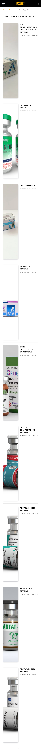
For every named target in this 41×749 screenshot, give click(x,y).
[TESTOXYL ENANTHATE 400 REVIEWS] (10, 463)
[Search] (38, 3)
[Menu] (3, 3)
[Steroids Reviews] (20, 3)
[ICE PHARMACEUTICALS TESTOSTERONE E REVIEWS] (10, 60)
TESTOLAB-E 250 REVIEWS (27, 509)
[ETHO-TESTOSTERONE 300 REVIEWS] (10, 382)
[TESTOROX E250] (10, 221)
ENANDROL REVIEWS (25, 267)
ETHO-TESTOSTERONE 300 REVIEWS (27, 349)
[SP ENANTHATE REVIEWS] (10, 141)
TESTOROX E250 (27, 186)
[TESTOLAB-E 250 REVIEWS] (10, 543)
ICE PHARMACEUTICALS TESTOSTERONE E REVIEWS (29, 28)
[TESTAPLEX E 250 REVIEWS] (10, 705)
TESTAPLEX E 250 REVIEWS (27, 670)
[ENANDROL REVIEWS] (10, 302)
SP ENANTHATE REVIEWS (27, 106)
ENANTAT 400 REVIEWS (26, 589)
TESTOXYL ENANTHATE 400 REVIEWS (27, 430)
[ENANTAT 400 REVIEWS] (10, 624)
